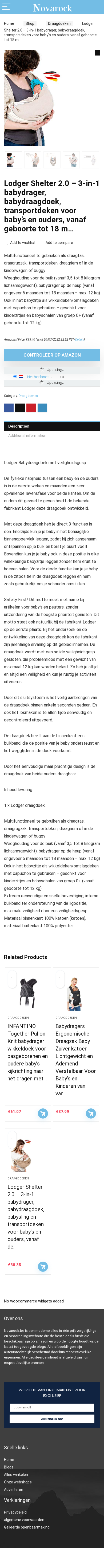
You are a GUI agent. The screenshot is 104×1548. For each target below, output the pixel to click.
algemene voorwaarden (24, 1520)
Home (9, 23)
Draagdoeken (59, 23)
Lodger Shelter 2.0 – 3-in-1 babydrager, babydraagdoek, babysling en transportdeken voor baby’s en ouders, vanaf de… (25, 1217)
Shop (30, 23)
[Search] (95, 7)
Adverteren (13, 1489)
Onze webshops (18, 1482)
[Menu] (6, 7)
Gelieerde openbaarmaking (27, 1527)
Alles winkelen (16, 1474)
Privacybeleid (15, 1512)
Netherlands (38, 376)
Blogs (9, 1467)
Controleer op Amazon (52, 355)
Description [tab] (18, 426)
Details (79, 339)
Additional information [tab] (27, 435)
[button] (97, 53)
